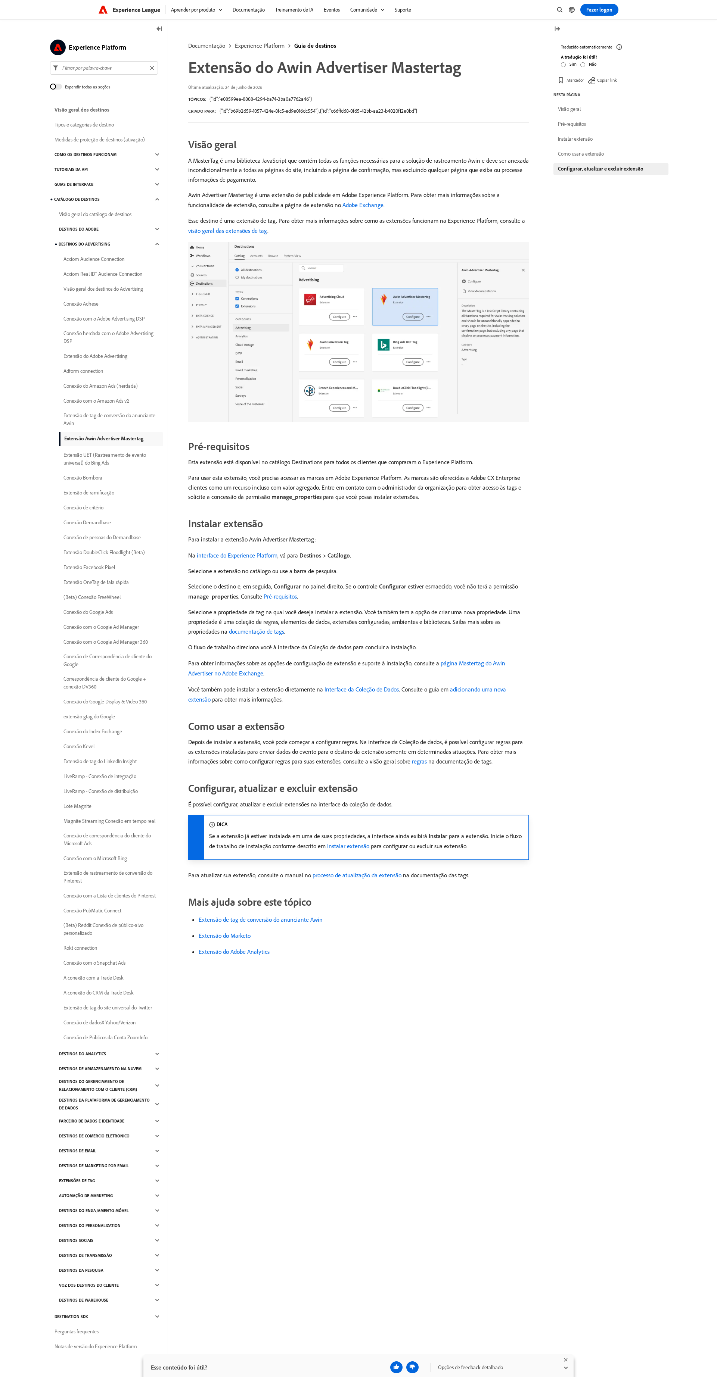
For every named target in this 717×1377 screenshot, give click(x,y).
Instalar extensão (348, 846)
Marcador (575, 80)
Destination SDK (71, 1316)
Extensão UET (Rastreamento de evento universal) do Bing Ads (104, 459)
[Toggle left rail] (159, 29)
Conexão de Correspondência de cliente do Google (107, 660)
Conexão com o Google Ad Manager (101, 627)
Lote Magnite (77, 806)
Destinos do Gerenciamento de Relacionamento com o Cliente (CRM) (98, 1085)
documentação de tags (256, 631)
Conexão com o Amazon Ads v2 (96, 400)
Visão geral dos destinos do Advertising (103, 288)
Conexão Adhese (81, 303)
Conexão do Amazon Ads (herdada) (100, 385)
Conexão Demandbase (87, 522)
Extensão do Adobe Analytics (234, 951)
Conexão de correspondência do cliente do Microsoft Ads (107, 839)
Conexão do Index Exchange (92, 731)
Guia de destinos (315, 45)
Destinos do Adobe (79, 229)
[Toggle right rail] (557, 29)
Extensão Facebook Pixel (89, 567)
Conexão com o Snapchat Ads (94, 962)
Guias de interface (74, 184)
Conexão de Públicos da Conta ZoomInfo (105, 1037)
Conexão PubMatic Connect (92, 910)
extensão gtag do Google (89, 716)
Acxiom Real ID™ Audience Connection (102, 274)
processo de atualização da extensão (357, 875)
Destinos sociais (76, 1240)
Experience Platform (260, 45)
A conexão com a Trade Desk (93, 977)
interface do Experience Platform (237, 555)
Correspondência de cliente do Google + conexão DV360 (104, 682)
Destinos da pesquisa (81, 1270)
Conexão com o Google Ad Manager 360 (105, 641)
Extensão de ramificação (88, 492)
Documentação (206, 45)
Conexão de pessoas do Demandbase (102, 537)
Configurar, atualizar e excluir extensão (600, 168)
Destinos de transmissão (85, 1255)
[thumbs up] (396, 1367)
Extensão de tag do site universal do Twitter (107, 1007)
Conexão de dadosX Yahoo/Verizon (99, 1022)
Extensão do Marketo (225, 935)
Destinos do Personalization (90, 1225)
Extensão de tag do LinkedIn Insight (100, 761)
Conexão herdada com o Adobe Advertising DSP (108, 337)
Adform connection (83, 371)
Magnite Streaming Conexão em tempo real (109, 821)
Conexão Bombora (82, 477)
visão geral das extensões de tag (227, 230)
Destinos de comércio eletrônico (94, 1136)
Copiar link (607, 80)
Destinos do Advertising (84, 244)
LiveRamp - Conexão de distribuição (100, 791)
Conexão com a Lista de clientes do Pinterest (109, 895)
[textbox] (104, 68)
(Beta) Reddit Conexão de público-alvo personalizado (103, 929)
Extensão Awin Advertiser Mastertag (103, 438)
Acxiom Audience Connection (93, 259)
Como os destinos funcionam (86, 154)
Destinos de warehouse (83, 1300)
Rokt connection (80, 947)
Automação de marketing (86, 1195)
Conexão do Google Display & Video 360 (105, 701)
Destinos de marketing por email (94, 1165)
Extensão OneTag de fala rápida (96, 582)
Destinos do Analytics (82, 1053)
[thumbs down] (412, 1367)
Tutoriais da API (71, 169)
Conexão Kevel (78, 746)
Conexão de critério (83, 507)
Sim (573, 64)
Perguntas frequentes (77, 1331)
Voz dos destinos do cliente (89, 1285)
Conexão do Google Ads (88, 612)
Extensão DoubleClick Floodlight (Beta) (104, 552)
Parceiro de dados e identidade (91, 1121)
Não (592, 64)
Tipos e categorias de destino (84, 124)
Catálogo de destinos (77, 199)
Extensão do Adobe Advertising (95, 356)
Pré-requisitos (280, 596)
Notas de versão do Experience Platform (96, 1346)
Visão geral (569, 109)
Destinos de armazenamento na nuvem (100, 1068)
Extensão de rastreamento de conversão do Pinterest (107, 876)
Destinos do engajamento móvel (94, 1210)
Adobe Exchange (363, 205)
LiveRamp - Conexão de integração (99, 776)
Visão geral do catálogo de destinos (95, 214)
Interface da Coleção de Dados (362, 689)
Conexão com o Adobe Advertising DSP (104, 318)
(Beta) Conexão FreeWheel (92, 597)
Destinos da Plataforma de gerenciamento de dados (104, 1104)
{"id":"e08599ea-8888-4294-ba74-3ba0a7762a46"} (260, 99)
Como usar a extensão (581, 153)
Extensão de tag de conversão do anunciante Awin (261, 919)
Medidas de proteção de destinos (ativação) (100, 139)
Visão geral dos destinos (82, 109)
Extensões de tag (77, 1180)
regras (419, 761)
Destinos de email (77, 1150)
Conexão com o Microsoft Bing (95, 858)
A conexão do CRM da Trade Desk (98, 992)
